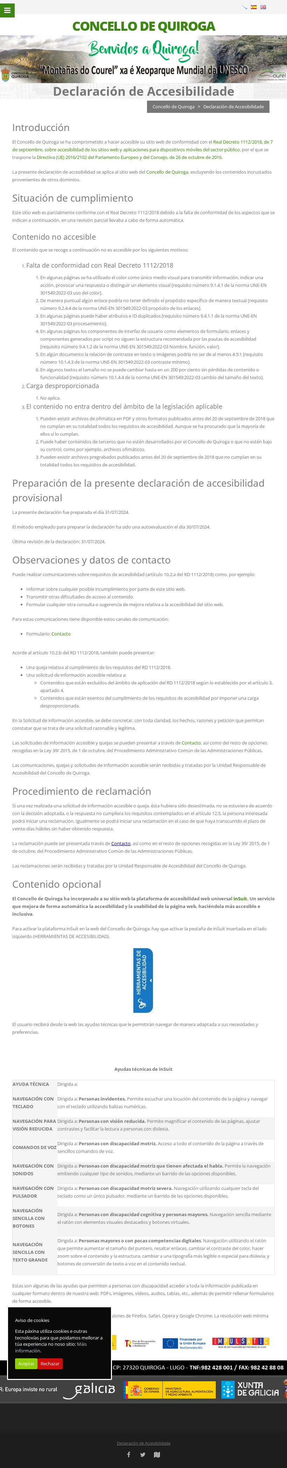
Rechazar (50, 1363)
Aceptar (26, 1363)
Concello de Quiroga (174, 106)
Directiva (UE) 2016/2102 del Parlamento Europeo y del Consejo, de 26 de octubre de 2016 (129, 157)
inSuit (240, 898)
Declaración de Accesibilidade (143, 1443)
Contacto (61, 634)
